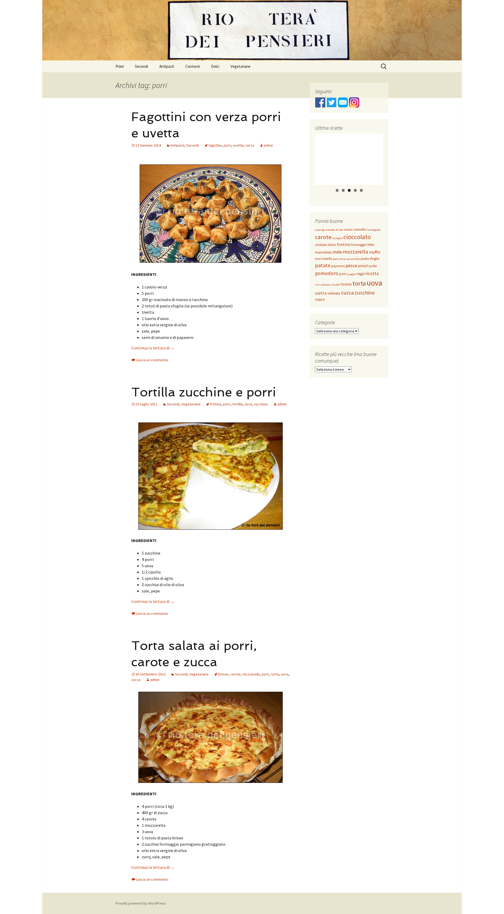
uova (248, 404)
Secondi (141, 66)
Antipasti (166, 66)
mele (337, 252)
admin (268, 145)
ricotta (372, 273)
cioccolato (357, 237)
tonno (346, 284)
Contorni (192, 66)
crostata (321, 244)
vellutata (334, 293)
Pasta (342, 259)
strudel (335, 284)
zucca (135, 679)
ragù (360, 273)
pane (336, 259)
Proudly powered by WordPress (141, 903)
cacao (348, 229)
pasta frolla (353, 259)
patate (322, 265)
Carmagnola (374, 229)
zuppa (320, 299)
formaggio (359, 244)
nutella (327, 258)
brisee (223, 674)
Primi (120, 66)
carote (235, 674)
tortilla (237, 404)
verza (249, 145)
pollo (373, 266)
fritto (371, 244)
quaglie (351, 274)
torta (275, 674)
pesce (351, 265)
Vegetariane (240, 66)
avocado (330, 229)
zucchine (261, 404)
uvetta (238, 145)
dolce (332, 244)
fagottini (215, 145)
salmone (325, 284)
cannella (360, 229)
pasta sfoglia (370, 258)
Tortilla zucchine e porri (203, 392)
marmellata (323, 252)
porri (227, 145)
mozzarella (251, 674)
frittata (215, 404)
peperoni (338, 266)
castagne (337, 238)
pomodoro (326, 273)
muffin (374, 252)
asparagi (320, 229)
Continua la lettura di (153, 347)
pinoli (363, 265)
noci (318, 258)
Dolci (215, 66)
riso (317, 284)
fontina (343, 244)
